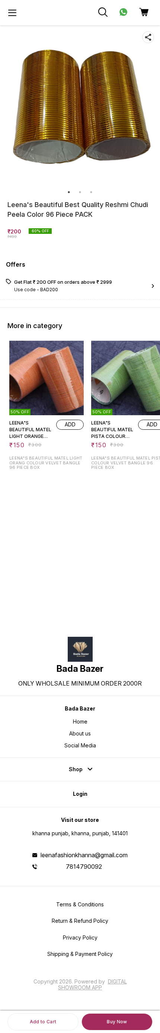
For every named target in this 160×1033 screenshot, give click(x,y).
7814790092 (84, 866)
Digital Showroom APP (92, 984)
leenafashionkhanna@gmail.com (84, 855)
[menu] (12, 13)
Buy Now (117, 1021)
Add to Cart (43, 1021)
